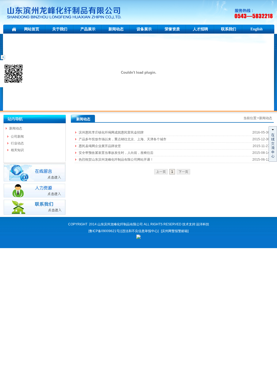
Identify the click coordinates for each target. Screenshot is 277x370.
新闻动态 (116, 29)
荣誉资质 (172, 29)
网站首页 (31, 29)
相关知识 (17, 150)
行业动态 (17, 143)
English (256, 29)
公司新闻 (17, 136)
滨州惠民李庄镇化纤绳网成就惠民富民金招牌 (111, 132)
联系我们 (228, 29)
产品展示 (87, 29)
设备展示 (144, 29)
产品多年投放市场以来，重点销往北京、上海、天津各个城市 (122, 139)
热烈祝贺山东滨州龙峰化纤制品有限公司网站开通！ (116, 159)
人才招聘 (200, 29)
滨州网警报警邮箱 (175, 231)
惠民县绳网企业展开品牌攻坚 (100, 146)
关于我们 (59, 29)
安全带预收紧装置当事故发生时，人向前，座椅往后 (116, 153)
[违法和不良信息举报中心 (139, 231)
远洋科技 (202, 224)
